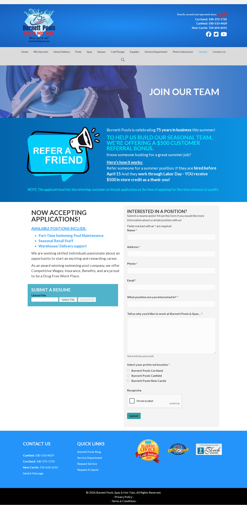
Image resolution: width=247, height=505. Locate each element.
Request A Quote (87, 469)
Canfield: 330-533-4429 (211, 23)
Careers (202, 51)
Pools (78, 51)
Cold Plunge (118, 51)
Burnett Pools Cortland (147, 370)
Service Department (156, 51)
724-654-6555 (40, 467)
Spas (89, 51)
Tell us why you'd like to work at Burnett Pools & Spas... (165, 313)
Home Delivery (62, 51)
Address (133, 247)
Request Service (87, 463)
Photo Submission (183, 51)
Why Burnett (40, 51)
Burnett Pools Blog (89, 451)
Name (132, 230)
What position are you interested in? (152, 297)
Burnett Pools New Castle (148, 380)
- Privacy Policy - (123, 496)
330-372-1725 (39, 461)
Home (25, 51)
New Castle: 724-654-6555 (209, 27)
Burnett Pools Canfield (146, 375)
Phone (132, 263)
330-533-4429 (38, 455)
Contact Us (219, 51)
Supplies (134, 51)
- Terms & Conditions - (123, 501)
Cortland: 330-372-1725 (211, 19)
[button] (123, 60)
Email (131, 280)
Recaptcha (134, 390)
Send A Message (33, 473)
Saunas (101, 51)
